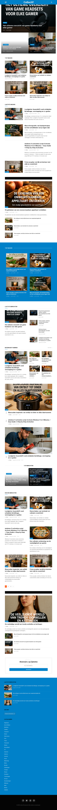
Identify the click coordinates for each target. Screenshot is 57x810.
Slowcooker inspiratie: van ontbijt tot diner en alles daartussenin (40, 96)
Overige (6, 769)
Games (5, 22)
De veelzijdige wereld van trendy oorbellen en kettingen (46, 360)
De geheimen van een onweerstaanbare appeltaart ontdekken (25, 210)
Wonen (32, 44)
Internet (6, 756)
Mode (6, 621)
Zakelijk (6, 789)
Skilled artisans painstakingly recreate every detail (12, 48)
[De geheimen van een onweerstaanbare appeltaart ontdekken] (28, 194)
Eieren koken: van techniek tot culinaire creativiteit (40, 76)
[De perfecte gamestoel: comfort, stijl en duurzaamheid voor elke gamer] (33, 312)
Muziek (5, 765)
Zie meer (49, 347)
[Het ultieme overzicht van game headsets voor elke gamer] (28, 19)
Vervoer (6, 778)
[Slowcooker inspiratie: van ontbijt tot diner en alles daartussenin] (41, 87)
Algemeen (5, 44)
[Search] (51, 2)
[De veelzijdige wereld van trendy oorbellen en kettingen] (47, 354)
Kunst (5, 758)
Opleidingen (7, 767)
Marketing (6, 760)
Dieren (5, 734)
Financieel (6, 742)
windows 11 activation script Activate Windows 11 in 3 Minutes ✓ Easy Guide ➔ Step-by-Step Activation (38, 146)
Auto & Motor (7, 725)
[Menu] (6, 2)
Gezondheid (7, 747)
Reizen (5, 772)
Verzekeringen (7, 780)
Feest (5, 740)
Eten (6, 207)
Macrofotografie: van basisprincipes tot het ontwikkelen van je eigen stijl (37, 127)
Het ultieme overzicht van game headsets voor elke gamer (22, 26)
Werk (5, 785)
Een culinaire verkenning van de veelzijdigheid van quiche (40, 542)
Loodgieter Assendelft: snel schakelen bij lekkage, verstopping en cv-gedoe (42, 48)
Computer (6, 731)
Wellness (6, 783)
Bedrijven (6, 727)
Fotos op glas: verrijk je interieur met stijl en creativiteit (15, 96)
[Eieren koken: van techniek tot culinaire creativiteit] (41, 67)
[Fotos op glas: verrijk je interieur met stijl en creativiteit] (16, 87)
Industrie (6, 751)
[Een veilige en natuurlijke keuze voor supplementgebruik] (9, 220)
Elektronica (6, 736)
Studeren (6, 774)
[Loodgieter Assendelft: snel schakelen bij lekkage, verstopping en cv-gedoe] (42, 43)
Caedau (6, 729)
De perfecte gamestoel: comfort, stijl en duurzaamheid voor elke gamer (44, 313)
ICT (5, 749)
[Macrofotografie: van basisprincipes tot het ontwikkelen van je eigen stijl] (14, 130)
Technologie (7, 776)
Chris (4, 30)
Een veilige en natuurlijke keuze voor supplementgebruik (27, 218)
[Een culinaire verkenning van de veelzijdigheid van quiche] (41, 532)
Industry (6, 754)
